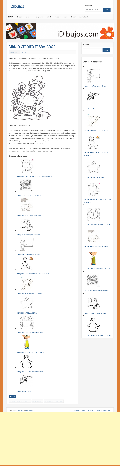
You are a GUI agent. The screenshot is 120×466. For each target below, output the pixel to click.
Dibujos (23, 52)
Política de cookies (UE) (103, 410)
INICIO (10, 17)
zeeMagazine (30, 410)
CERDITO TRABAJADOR (23, 401)
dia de (49, 17)
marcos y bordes (61, 17)
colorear (28, 17)
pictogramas (39, 17)
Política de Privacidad (79, 410)
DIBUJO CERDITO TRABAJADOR (53, 401)
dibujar (73, 17)
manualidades (84, 17)
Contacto (90, 410)
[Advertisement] (60, 438)
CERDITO (12, 401)
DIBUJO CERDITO (37, 401)
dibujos (19, 17)
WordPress (19, 410)
